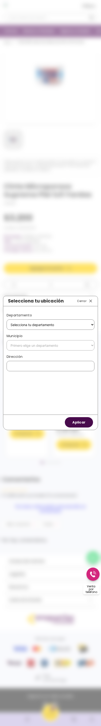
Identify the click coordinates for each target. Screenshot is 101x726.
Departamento (19, 315)
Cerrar (81, 301)
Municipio (15, 336)
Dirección (15, 356)
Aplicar (78, 422)
